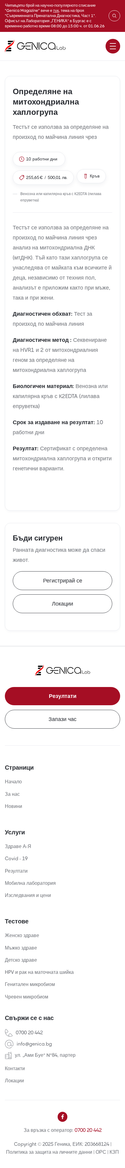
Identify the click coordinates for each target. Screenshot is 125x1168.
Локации (62, 604)
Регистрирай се (62, 581)
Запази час (62, 719)
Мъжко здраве (21, 948)
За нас (12, 794)
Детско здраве (21, 960)
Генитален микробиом (30, 984)
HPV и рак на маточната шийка (39, 972)
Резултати (62, 696)
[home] (35, 46)
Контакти (15, 1068)
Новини (13, 806)
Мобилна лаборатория (30, 883)
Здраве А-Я (18, 846)
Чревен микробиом (26, 997)
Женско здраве (22, 935)
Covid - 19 (16, 858)
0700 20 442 (29, 1033)
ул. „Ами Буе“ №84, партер (45, 1055)
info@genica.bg (34, 1044)
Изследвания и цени (28, 895)
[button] (113, 46)
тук (56, 10)
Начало (13, 782)
